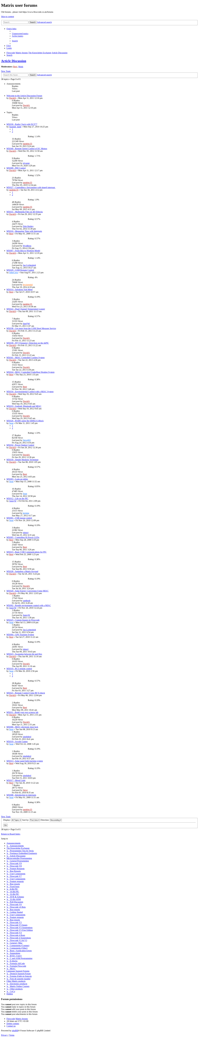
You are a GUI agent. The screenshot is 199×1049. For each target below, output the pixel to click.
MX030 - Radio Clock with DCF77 (21, 124)
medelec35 (27, 144)
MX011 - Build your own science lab (22, 712)
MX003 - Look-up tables (17, 479)
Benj (15, 66)
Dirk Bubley (28, 226)
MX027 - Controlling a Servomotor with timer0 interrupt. (30, 187)
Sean (11, 423)
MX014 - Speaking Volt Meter (19, 289)
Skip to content (7, 16)
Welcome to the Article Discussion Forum (24, 96)
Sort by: (26, 820)
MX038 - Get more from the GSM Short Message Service (31, 328)
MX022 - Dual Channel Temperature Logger (25, 309)
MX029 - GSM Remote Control (20, 270)
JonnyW (12, 501)
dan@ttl (26, 323)
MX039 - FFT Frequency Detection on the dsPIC (27, 343)
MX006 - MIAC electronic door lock (22, 727)
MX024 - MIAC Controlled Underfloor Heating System (30, 372)
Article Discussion (13, 61)
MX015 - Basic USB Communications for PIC (26, 552)
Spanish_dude (15, 127)
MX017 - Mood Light (15, 780)
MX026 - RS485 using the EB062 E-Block (25, 421)
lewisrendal (28, 285)
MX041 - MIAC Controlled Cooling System (25, 357)
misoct (25, 532)
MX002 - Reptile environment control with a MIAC (28, 605)
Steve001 (27, 440)
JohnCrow (13, 272)
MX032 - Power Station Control (20, 445)
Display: (7, 820)
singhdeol (27, 737)
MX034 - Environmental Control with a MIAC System (29, 391)
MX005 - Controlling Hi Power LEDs (22, 537)
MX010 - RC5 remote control (19, 668)
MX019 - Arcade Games (17, 741)
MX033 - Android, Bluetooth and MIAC (23, 406)
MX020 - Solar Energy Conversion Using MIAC (27, 591)
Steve (25, 790)
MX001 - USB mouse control (19, 518)
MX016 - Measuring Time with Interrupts (24, 231)
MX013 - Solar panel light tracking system (24, 761)
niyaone (26, 163)
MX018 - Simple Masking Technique (22, 459)
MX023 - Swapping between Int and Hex (24, 654)
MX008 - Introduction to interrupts (21, 795)
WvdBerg (27, 246)
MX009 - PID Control (16, 168)
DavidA (12, 98)
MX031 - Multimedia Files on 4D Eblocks (24, 212)
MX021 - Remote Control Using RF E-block (25, 693)
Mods (20, 66)
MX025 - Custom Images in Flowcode (23, 620)
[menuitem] (20, 33)
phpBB (15, 1030)
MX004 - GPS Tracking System (20, 634)
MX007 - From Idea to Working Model (23, 250)
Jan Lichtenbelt (29, 265)
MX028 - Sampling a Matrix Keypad (22, 571)
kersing (26, 513)
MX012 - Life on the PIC (17, 498)
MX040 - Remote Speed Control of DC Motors (26, 148)
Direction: (45, 820)
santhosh (26, 600)
